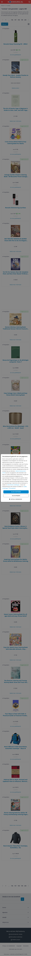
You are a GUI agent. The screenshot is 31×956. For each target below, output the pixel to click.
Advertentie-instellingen (13, 485)
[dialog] (15, 478)
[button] (15, 499)
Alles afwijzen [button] (16, 495)
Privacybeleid (12, 488)
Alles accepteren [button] (16, 491)
